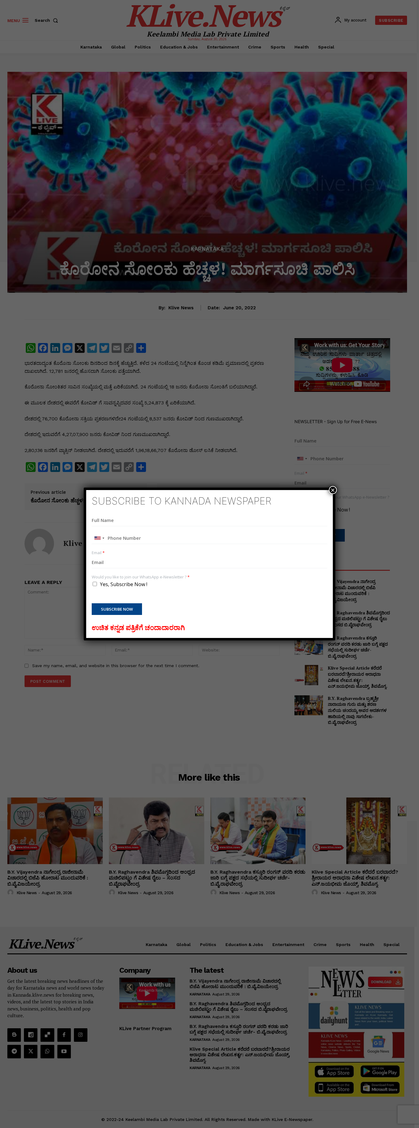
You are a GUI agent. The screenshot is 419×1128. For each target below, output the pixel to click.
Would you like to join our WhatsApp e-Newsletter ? (141, 577)
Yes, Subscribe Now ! (123, 584)
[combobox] (99, 538)
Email (98, 552)
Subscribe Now (117, 609)
